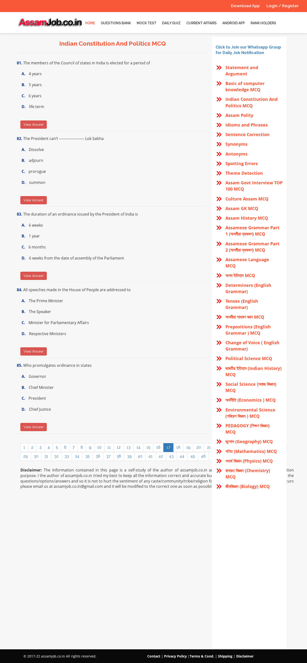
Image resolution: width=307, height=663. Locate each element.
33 (67, 456)
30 (36, 456)
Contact (153, 656)
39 (129, 456)
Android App (233, 23)
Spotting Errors (241, 163)
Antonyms (236, 154)
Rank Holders (263, 23)
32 (56, 456)
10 (99, 447)
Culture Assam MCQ (246, 199)
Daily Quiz (171, 23)
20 (198, 447)
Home (90, 23)
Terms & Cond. (202, 656)
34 (77, 456)
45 (192, 456)
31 (46, 456)
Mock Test (146, 23)
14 (138, 447)
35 (87, 456)
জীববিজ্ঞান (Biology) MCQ (247, 486)
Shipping (225, 656)
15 (148, 447)
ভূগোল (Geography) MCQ (249, 441)
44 (182, 456)
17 (168, 447)
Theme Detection (244, 173)
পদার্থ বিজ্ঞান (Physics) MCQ (249, 461)
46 (203, 456)
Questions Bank (116, 23)
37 (108, 456)
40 (140, 456)
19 (188, 447)
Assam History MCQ (246, 218)
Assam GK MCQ (241, 208)
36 (98, 456)
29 (25, 456)
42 (161, 456)
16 (158, 447)
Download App (245, 5)
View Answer (34, 125)
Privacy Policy (175, 656)
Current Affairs (201, 23)
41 (150, 456)
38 (119, 456)
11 (109, 447)
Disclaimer (245, 656)
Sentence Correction (247, 134)
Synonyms (236, 144)
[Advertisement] (249, 570)
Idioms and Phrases (246, 125)
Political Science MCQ (248, 358)
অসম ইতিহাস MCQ (240, 275)
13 (128, 447)
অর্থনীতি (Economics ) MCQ (250, 400)
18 (178, 447)
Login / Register (282, 5)
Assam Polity (239, 115)
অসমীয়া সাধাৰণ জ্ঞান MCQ (244, 317)
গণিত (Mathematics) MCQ (251, 451)
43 (171, 456)
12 (119, 447)
